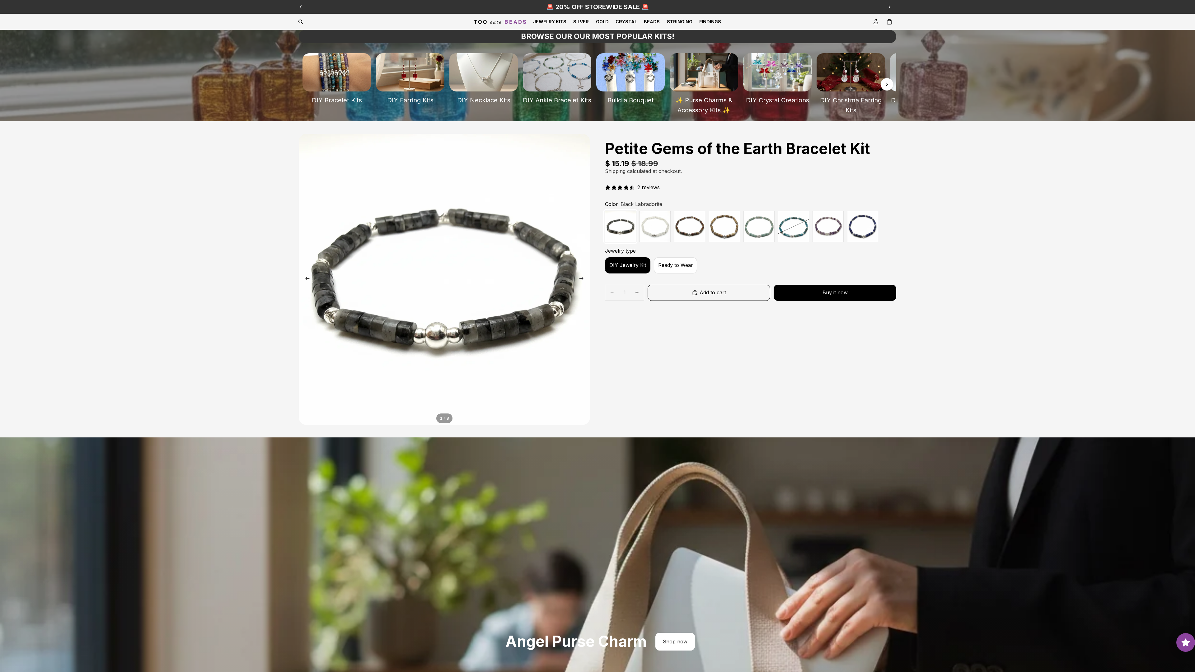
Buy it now (835, 292)
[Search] (300, 22)
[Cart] (889, 22)
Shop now (675, 641)
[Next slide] (889, 7)
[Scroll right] (887, 84)
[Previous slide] (301, 7)
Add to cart (713, 292)
